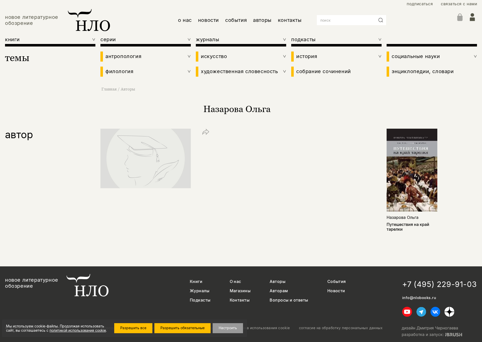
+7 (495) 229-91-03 (439, 284)
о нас (185, 20)
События (336, 281)
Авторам (279, 290)
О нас (235, 281)
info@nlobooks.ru (419, 298)
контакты (290, 20)
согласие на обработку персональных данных (341, 328)
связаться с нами (459, 4)
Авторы (128, 89)
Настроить (228, 328)
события (236, 20)
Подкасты (200, 300)
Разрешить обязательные (182, 328)
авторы (262, 20)
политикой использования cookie (77, 330)
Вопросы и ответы (289, 300)
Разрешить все (133, 328)
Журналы (199, 290)
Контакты (240, 300)
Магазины (240, 290)
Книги (196, 281)
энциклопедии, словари (423, 71)
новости (208, 20)
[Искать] (381, 20)
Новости (336, 290)
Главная (109, 89)
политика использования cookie (261, 328)
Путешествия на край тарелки (408, 227)
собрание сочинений (323, 71)
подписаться (420, 4)
